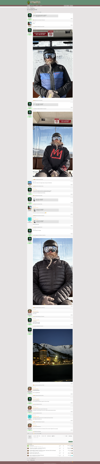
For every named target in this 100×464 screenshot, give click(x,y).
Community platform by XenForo (50, 463)
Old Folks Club (31, 445)
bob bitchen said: (35, 207)
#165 (72, 110)
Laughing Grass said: (35, 416)
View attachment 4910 (36, 389)
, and (37, 431)
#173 (72, 309)
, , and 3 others (38, 100)
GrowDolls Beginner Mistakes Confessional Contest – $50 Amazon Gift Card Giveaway (42, 450)
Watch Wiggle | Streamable (39, 103)
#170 (72, 217)
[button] (34, 5)
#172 (72, 237)
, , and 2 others (39, 26)
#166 (72, 181)
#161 (72, 13)
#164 (72, 102)
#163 (72, 28)
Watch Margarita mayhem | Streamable (41, 15)
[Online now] (29, 25)
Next (40, 433)
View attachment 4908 (36, 312)
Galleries (37, 5)
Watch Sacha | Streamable (39, 199)
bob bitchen (29, 10)
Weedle (41, 5)
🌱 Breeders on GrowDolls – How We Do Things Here (37, 448)
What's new (32, 5)
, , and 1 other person (40, 108)
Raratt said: (34, 425)
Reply (72, 18)
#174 (72, 318)
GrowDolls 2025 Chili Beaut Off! (34, 452)
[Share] (70, 13)
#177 (72, 397)
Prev (28, 433)
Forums (29, 5)
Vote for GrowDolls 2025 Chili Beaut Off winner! (36, 455)
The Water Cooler (39, 446)
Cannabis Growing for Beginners (39, 451)
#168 (72, 197)
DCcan (70, 446)
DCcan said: (34, 189)
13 (38, 433)
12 (37, 433)
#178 (72, 406)
